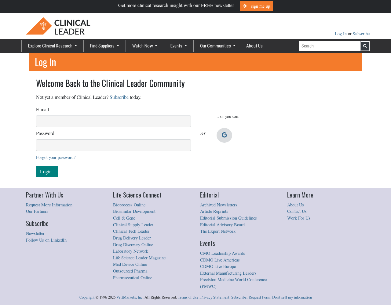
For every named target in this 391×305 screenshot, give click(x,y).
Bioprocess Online (129, 205)
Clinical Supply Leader (133, 225)
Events (176, 46)
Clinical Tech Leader (131, 231)
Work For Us (298, 218)
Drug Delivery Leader (132, 238)
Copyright (87, 297)
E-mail (42, 109)
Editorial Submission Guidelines (228, 218)
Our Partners (37, 211)
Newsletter (35, 233)
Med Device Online (130, 264)
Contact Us (297, 211)
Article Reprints (214, 211)
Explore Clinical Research (50, 46)
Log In (341, 33)
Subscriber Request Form (250, 297)
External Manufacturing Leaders (228, 273)
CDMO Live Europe (218, 266)
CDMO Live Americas (220, 260)
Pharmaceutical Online (132, 278)
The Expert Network (218, 231)
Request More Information (49, 205)
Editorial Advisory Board (222, 225)
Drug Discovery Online (133, 244)
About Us (254, 46)
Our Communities (216, 46)
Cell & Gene (124, 218)
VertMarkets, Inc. (130, 297)
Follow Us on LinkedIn (46, 240)
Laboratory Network (130, 251)
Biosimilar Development (134, 211)
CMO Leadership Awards (222, 253)
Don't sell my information (292, 297)
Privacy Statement (214, 297)
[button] (224, 135)
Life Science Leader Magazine (139, 258)
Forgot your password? (55, 157)
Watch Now (143, 46)
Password (45, 133)
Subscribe (361, 33)
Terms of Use (188, 297)
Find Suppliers (102, 46)
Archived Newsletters (218, 205)
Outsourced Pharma (130, 271)
